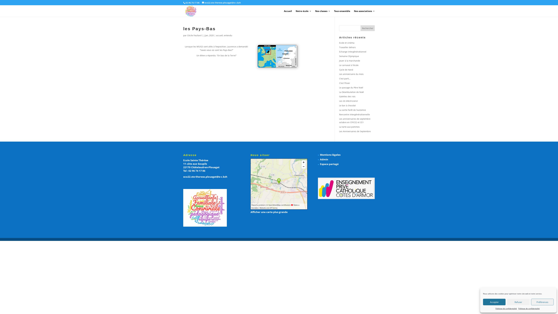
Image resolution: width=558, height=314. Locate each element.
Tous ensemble (342, 11)
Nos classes (321, 11)
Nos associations (363, 11)
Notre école (302, 11)
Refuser (518, 302)
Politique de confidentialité (506, 308)
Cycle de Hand (346, 69)
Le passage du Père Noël (351, 87)
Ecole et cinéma (346, 42)
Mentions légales (330, 154)
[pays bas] (277, 67)
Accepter (494, 302)
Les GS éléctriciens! (348, 101)
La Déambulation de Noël (351, 92)
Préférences (542, 302)
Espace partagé (329, 164)
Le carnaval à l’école (348, 65)
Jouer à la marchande (349, 60)
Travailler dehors (347, 47)
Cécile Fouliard (194, 35)
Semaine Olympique (349, 56)
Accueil (288, 11)
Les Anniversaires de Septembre (355, 131)
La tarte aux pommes (349, 126)
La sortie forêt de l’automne (352, 110)
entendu (228, 35)
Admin (324, 159)
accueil (219, 35)
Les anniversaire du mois (351, 74)
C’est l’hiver (344, 83)
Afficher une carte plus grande (269, 212)
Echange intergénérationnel (352, 51)
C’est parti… (344, 78)
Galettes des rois (347, 96)
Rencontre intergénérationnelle (354, 114)
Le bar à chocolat (347, 105)
